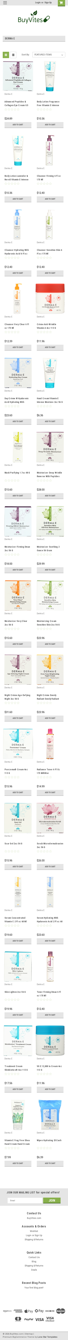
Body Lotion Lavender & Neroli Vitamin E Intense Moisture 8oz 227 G (16, 180)
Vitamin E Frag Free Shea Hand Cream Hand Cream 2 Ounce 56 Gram (17, 1144)
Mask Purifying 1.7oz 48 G (17, 472)
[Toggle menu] (5, 5)
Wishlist (34, 1231)
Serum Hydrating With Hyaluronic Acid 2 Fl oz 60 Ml (50, 921)
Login (37, 2)
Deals (34, 1270)
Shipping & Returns (34, 1239)
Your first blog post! (34, 1287)
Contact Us (34, 1257)
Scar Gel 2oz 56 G (13, 843)
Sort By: (26, 54)
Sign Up (48, 2)
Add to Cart (18, 125)
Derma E (8, 94)
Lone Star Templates (47, 1337)
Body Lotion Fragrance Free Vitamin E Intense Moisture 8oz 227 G (48, 105)
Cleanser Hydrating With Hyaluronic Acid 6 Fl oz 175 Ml (17, 254)
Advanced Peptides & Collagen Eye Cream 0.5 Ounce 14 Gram (16, 105)
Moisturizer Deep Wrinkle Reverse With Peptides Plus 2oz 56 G (49, 476)
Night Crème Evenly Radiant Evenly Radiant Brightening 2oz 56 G (48, 699)
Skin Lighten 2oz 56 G (15, 992)
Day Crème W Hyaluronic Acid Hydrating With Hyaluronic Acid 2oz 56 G (17, 402)
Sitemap (29, 1334)
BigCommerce (20, 1337)
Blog (34, 1261)
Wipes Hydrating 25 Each (49, 1140)
